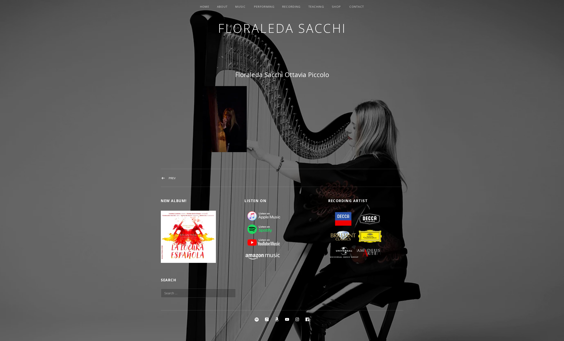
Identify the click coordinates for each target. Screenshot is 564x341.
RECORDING (291, 7)
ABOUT (222, 7)
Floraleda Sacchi (282, 28)
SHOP (336, 7)
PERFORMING (264, 7)
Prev (172, 178)
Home (204, 7)
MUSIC (240, 7)
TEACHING (316, 7)
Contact (356, 7)
